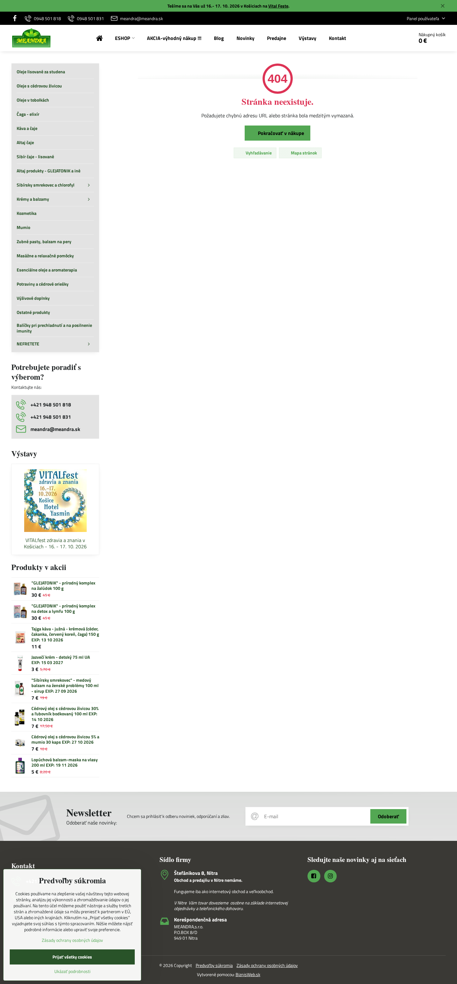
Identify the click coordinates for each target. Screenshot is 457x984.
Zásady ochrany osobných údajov (267, 965)
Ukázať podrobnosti (72, 971)
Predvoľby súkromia (214, 965)
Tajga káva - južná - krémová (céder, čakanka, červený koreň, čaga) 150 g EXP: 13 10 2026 (65, 634)
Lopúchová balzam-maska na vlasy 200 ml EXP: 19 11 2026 (64, 762)
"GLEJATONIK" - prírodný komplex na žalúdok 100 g (63, 585)
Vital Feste (278, 6)
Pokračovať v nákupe (280, 133)
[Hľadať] (391, 38)
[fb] (16, 18)
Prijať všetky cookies (72, 956)
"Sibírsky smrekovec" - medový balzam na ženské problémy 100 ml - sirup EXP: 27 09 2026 (65, 685)
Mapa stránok (303, 152)
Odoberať (388, 816)
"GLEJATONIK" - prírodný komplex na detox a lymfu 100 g (63, 608)
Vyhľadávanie (258, 152)
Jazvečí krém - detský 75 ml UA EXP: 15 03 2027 (60, 660)
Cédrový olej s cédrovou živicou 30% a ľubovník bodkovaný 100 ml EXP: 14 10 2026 (65, 714)
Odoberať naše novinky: (91, 822)
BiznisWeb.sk (248, 974)
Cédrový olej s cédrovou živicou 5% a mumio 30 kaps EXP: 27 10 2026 (65, 739)
